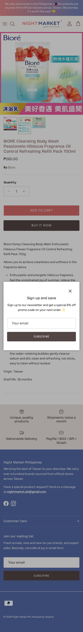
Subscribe (42, 336)
